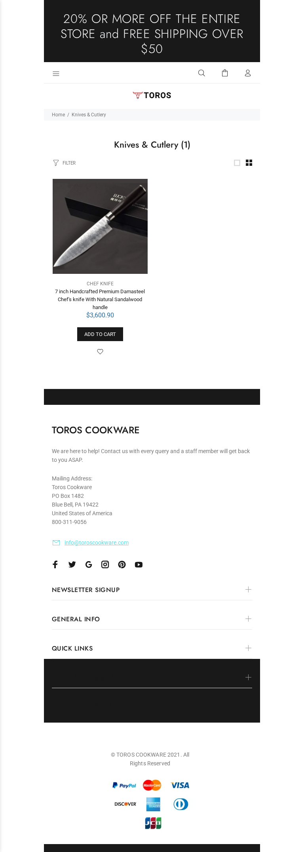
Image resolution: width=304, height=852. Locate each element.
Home (58, 115)
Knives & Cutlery (89, 115)
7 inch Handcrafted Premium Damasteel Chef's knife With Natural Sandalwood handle (100, 299)
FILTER (69, 163)
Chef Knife (100, 284)
